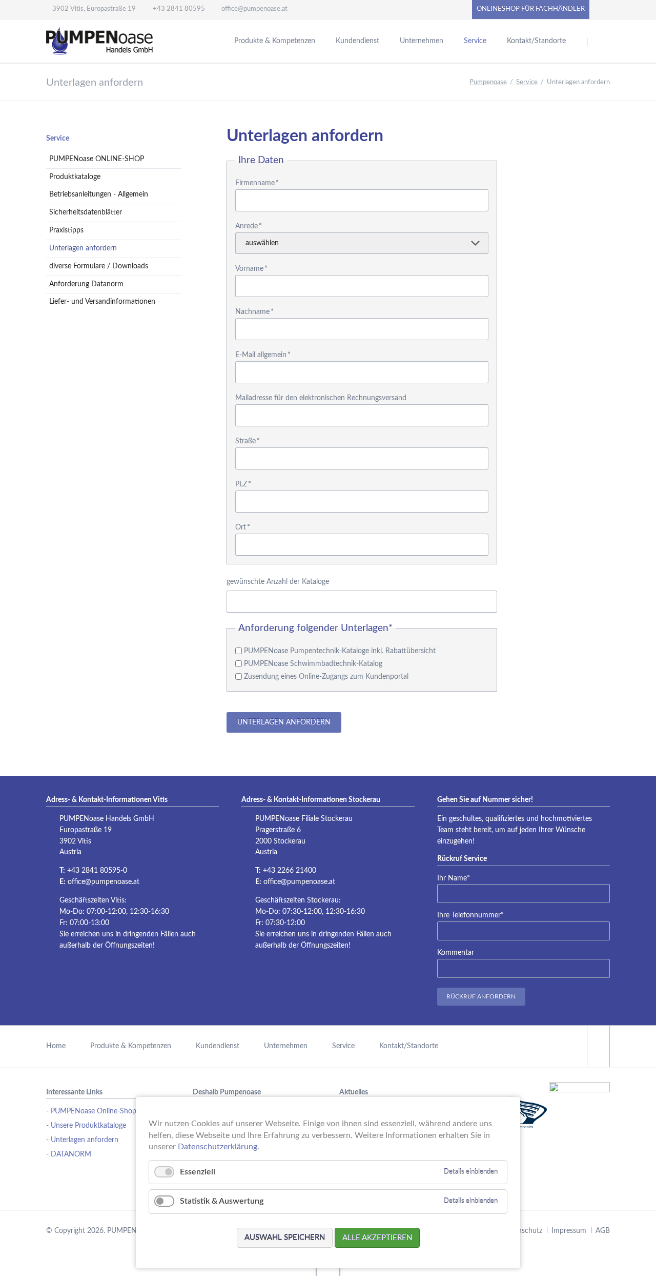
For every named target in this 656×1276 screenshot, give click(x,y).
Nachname (254, 312)
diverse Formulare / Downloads (98, 266)
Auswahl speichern (284, 1238)
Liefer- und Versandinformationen (102, 301)
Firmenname (257, 183)
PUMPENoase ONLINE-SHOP (96, 159)
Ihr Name (453, 878)
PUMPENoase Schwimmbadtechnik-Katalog (313, 664)
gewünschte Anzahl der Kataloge (278, 581)
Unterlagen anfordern (284, 722)
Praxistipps (66, 230)
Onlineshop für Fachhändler (531, 9)
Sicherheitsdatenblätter (85, 212)
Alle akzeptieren (377, 1238)
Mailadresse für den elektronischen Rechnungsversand (320, 398)
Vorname (251, 268)
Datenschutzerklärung (217, 1147)
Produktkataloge (74, 177)
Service (57, 138)
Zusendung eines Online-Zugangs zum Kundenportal (326, 676)
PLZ (243, 484)
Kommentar (455, 952)
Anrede (248, 226)
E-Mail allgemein (263, 355)
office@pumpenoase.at (103, 882)
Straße (247, 441)
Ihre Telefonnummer (470, 915)
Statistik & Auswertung (221, 1201)
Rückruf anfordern (481, 996)
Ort (242, 527)
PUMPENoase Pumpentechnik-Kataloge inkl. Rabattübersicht (340, 651)
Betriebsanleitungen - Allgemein (98, 194)
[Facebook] (602, 9)
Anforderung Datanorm (86, 284)
